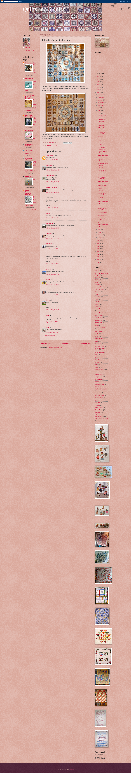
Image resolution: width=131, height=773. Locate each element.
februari (100, 235)
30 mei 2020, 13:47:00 (52, 274)
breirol (96, 282)
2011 (98, 262)
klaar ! (99, 174)
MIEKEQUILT (29, 176)
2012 (98, 259)
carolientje (97, 284)
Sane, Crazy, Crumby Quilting (30, 116)
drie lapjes (100, 136)
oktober (100, 100)
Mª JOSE (49, 269)
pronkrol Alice (101, 147)
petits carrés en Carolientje (102, 178)
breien (96, 279)
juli (99, 108)
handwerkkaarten (99, 313)
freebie (96, 299)
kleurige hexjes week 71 (102, 194)
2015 (98, 251)
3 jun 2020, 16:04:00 (52, 332)
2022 (98, 87)
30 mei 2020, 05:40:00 (52, 160)
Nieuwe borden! (29, 153)
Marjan (48, 279)
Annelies (49, 233)
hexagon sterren (102, 185)
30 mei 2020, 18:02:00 (52, 284)
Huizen (97, 325)
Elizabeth (49, 243)
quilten (57, 145)
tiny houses (98, 393)
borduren (97, 277)
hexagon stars (99, 317)
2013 (98, 257)
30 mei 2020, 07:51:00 (52, 170)
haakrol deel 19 (102, 167)
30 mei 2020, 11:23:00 (52, 228)
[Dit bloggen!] (66, 143)
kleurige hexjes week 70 (102, 218)
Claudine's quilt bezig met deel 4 (102, 151)
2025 (98, 79)
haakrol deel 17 (102, 215)
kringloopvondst (99, 338)
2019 (98, 241)
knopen (97, 336)
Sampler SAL (98, 376)
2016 (98, 249)
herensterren (98, 315)
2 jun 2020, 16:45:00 (52, 322)
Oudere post (86, 343)
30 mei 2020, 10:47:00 (52, 218)
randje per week (99, 369)
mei (99, 113)
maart (100, 232)
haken (96, 306)
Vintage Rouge (99, 410)
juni (99, 110)
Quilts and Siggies (44, 9)
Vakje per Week (99, 397)
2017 (98, 246)
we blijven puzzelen (101, 198)
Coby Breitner (50, 155)
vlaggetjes (97, 412)
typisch (100, 222)
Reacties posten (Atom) (55, 347)
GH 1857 (97, 301)
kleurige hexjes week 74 (102, 116)
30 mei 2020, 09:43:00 (52, 207)
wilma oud (49, 223)
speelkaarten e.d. (99, 384)
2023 (98, 84)
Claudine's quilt (51, 145)
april (99, 229)
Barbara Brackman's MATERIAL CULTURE (28, 193)
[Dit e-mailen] (64, 143)
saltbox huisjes (99, 374)
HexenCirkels (98, 320)
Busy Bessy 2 (29, 130)
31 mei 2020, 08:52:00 (52, 310)
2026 (98, 76)
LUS (96, 355)
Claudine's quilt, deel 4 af (102, 120)
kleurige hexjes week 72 (102, 171)
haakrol (97, 304)
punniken (97, 362)
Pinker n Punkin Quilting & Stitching (29, 97)
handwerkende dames (101, 309)
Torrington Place (99, 395)
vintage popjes (99, 407)
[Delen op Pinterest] (71, 143)
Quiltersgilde (29, 144)
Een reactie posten (49, 335)
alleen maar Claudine (101, 124)
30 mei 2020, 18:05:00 (52, 294)
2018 (98, 243)
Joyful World (98, 331)
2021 (98, 90)
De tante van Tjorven (28, 158)
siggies (97, 381)
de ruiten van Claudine (101, 132)
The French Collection (101, 389)
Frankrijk (97, 296)
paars (96, 357)
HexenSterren (98, 322)
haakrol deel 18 (102, 190)
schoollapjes (98, 379)
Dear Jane (97, 292)
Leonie (48, 213)
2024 (98, 82)
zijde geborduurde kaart (101, 418)
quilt (96, 364)
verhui (96, 400)
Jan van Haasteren (100, 327)
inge (47, 315)
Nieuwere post (45, 343)
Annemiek (49, 165)
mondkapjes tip (102, 206)
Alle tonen (34, 209)
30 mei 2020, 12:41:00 (52, 238)
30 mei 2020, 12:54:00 (52, 248)
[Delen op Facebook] (70, 143)
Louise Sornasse (99, 352)
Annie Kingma (50, 175)
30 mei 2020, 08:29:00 (52, 182)
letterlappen (98, 343)
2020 (98, 92)
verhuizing (97, 402)
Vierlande (97, 405)
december (101, 94)
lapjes (96, 341)
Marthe (100, 188)
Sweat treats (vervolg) (34, 135)
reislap (96, 372)
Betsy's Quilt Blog (51, 187)
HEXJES (34, 178)
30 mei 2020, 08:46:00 (52, 192)
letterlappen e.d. (99, 346)
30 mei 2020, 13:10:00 (52, 264)
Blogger (72, 769)
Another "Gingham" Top (34, 121)
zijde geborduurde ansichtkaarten (100, 415)
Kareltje (97, 334)
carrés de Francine (100, 287)
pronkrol (97, 359)
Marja (48, 300)
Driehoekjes (28, 145)
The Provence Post (30, 63)
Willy (47, 327)
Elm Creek (98, 294)
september (101, 102)
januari (100, 237)
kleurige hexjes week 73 (102, 143)
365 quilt (97, 271)
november (101, 97)
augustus (101, 105)
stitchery (97, 386)
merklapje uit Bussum (101, 160)
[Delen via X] (68, 143)
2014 (98, 254)
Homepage (66, 343)
